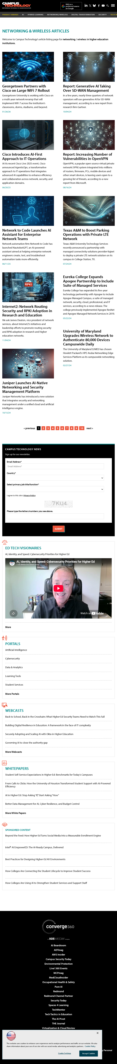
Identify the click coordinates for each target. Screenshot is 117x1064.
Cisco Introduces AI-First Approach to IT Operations (24, 156)
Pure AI (58, 986)
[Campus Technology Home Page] (16, 5)
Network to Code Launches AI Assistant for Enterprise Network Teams (26, 234)
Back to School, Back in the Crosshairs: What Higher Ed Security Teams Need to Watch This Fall (55, 716)
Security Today (58, 1000)
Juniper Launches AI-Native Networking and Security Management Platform (25, 387)
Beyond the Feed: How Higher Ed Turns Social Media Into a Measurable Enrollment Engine (53, 835)
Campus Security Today (58, 959)
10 (81, 428)
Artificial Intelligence (16, 650)
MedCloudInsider (58, 977)
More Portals (12, 693)
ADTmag (58, 950)
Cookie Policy (90, 1046)
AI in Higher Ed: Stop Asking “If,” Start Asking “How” (32, 795)
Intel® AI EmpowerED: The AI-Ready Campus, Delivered (34, 847)
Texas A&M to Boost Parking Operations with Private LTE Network (86, 234)
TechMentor (58, 1009)
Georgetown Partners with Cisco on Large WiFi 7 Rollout (26, 88)
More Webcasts (13, 751)
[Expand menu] (112, 6)
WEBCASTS (14, 710)
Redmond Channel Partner (58, 996)
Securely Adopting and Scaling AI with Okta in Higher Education (39, 734)
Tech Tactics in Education (58, 1014)
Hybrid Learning (36, 14)
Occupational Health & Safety (58, 982)
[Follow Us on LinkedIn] (86, 5)
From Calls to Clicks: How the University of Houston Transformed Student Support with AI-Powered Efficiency (58, 785)
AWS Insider (58, 954)
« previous (29, 428)
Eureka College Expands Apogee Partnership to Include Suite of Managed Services (88, 281)
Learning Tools (13, 676)
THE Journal (58, 1023)
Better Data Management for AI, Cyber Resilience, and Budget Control (42, 803)
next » (89, 428)
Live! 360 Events (58, 968)
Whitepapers (17, 768)
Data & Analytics (14, 667)
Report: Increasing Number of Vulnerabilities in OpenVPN (87, 156)
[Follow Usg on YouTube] (103, 5)
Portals (12, 643)
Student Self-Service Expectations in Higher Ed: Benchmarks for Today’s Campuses (49, 774)
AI (23, 14)
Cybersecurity (12, 658)
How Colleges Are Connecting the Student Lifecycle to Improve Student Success (47, 871)
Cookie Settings (64, 1053)
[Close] (97, 1033)
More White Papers (15, 813)
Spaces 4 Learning (58, 1005)
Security (102, 14)
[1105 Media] (59, 938)
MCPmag (58, 973)
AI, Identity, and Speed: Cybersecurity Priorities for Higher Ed (37, 554)
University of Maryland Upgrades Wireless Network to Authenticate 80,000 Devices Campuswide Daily (88, 337)
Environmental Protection (59, 963)
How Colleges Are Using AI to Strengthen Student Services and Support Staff (46, 883)
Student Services (14, 684)
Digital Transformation (83, 14)
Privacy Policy (30, 495)
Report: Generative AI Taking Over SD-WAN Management (87, 88)
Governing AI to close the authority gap (26, 742)
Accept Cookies (88, 1053)
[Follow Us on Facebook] (98, 5)
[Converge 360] (58, 927)
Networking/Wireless (57, 14)
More (8, 627)
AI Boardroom (58, 945)
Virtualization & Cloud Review (58, 1028)
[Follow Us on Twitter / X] (90, 5)
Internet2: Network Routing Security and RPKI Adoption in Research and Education (27, 310)
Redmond (58, 991)
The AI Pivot (58, 1018)
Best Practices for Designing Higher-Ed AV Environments (35, 859)
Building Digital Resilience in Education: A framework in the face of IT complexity (48, 725)
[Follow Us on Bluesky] (94, 5)
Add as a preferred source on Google (72, 6)
